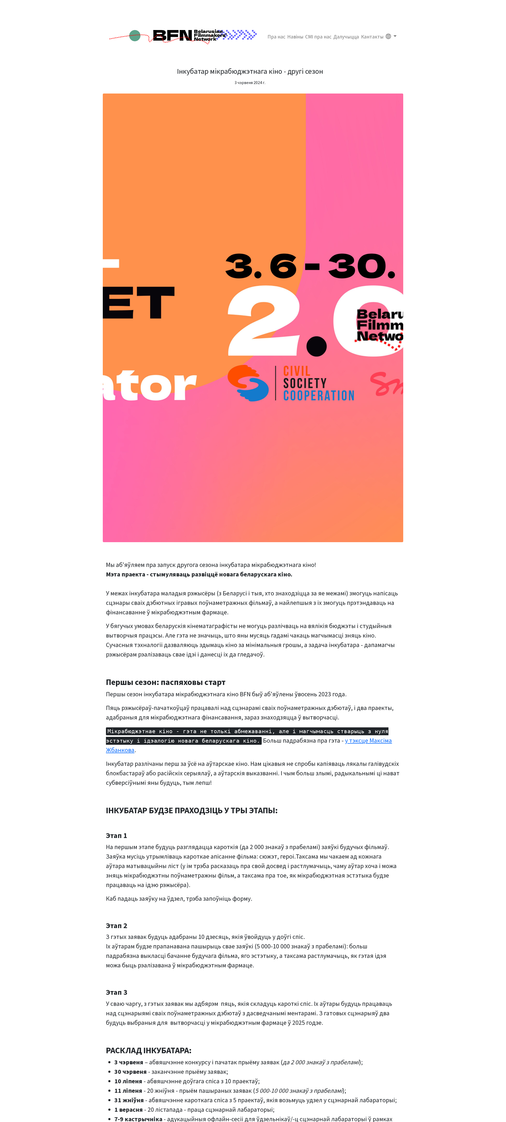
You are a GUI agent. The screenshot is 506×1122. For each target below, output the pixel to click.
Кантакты (372, 36)
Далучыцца (346, 36)
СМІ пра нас (318, 36)
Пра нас (276, 36)
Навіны (295, 36)
